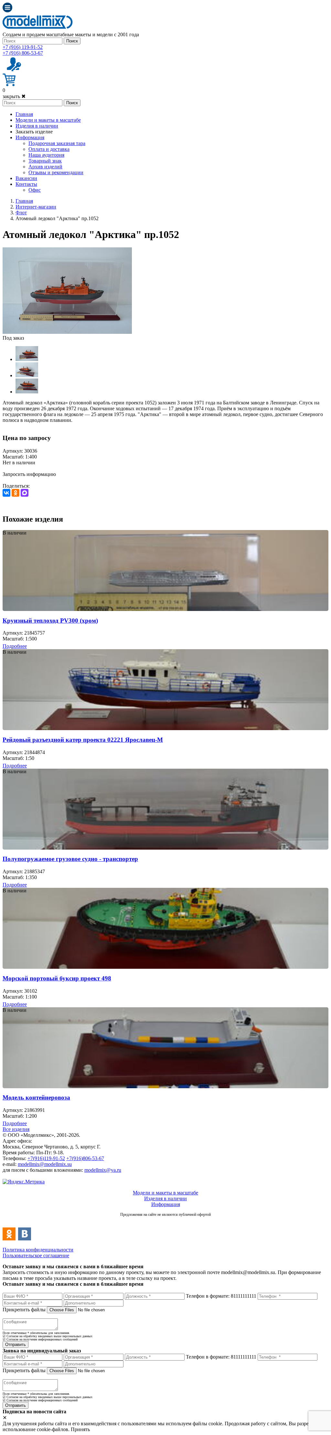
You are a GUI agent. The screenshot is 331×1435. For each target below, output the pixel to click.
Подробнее (15, 646)
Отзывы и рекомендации (55, 172)
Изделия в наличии (37, 126)
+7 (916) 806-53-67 (23, 53)
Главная (24, 114)
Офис (34, 190)
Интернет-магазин (36, 206)
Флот (21, 212)
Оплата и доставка (48, 149)
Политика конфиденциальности (38, 1249)
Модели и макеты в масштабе (48, 120)
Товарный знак (45, 161)
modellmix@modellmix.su (45, 1164)
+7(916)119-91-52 (46, 1158)
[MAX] (24, 493)
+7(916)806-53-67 (85, 1158)
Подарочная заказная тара (56, 143)
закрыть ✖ (14, 96)
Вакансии (26, 178)
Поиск (72, 41)
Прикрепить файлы (24, 1309)
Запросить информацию (29, 474)
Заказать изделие (34, 131)
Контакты (26, 184)
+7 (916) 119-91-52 (23, 47)
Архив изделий (45, 166)
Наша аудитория (46, 155)
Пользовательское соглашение (36, 1255)
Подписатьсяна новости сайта (165, 1221)
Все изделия (16, 1129)
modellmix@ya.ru (102, 1170)
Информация (30, 137)
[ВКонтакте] (6, 493)
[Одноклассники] (15, 493)
